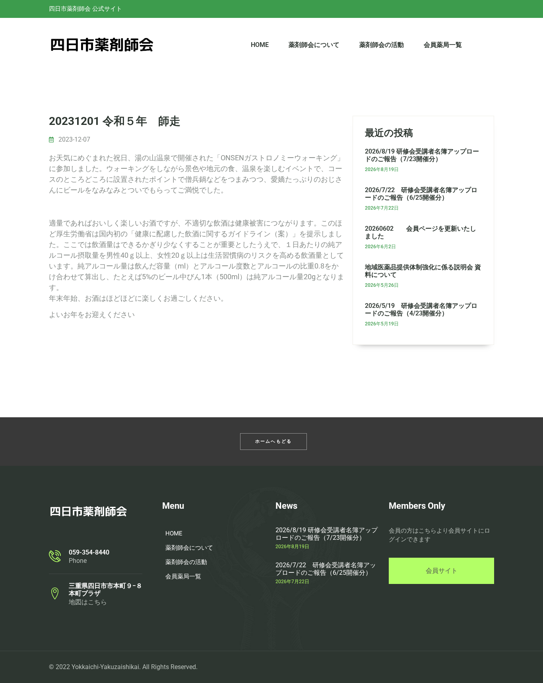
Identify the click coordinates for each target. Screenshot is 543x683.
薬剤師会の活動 (381, 45)
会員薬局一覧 (443, 45)
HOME (260, 45)
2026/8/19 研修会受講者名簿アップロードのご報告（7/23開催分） (422, 155)
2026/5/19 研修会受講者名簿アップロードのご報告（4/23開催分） (421, 309)
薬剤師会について (314, 45)
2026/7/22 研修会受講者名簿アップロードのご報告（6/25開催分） (421, 193)
